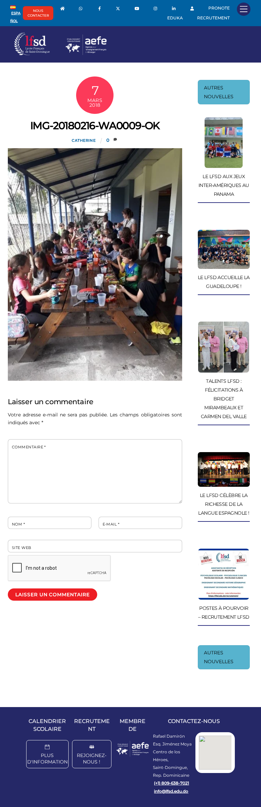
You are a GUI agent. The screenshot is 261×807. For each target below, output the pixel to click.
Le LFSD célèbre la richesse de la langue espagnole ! (223, 504)
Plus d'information (47, 758)
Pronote (219, 8)
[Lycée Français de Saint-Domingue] (60, 53)
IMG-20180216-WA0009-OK (95, 125)
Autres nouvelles (218, 92)
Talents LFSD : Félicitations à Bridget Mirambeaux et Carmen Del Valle (224, 398)
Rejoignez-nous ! (91, 758)
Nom (18, 524)
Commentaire (29, 447)
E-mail (111, 524)
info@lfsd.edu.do (171, 791)
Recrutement (213, 17)
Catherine (83, 140)
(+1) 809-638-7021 (171, 783)
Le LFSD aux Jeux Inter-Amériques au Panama (223, 185)
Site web (21, 547)
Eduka (175, 17)
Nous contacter (38, 13)
